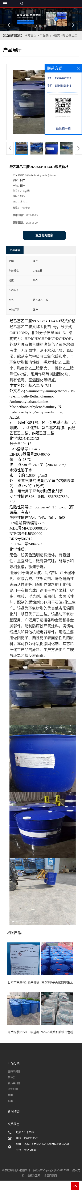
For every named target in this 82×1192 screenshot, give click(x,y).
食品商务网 (50, 1175)
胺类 (57, 35)
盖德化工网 (34, 1175)
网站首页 (30, 35)
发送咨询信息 (44, 235)
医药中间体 (14, 1071)
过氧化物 (13, 1089)
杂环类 (11, 1077)
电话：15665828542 (27, 1138)
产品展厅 (46, 35)
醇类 (10, 1095)
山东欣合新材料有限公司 (16, 1170)
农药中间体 (14, 1083)
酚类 (10, 1101)
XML (67, 1170)
